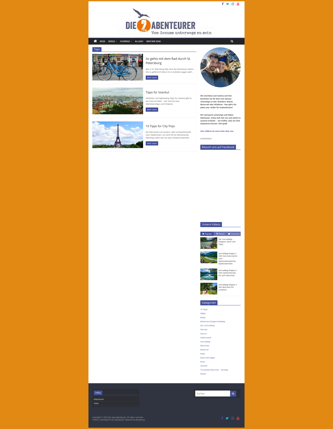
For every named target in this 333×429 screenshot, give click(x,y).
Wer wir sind (153, 41)
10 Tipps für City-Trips (160, 126)
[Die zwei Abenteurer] (166, 22)
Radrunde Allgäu (207, 357)
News (202, 353)
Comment (235, 233)
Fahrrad (125, 41)
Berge (111, 41)
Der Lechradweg (207, 325)
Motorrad (204, 349)
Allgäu (139, 41)
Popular (208, 233)
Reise (102, 41)
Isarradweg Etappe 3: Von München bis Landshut (228, 287)
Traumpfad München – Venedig (214, 370)
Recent (222, 233)
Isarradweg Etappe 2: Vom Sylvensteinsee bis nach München (228, 273)
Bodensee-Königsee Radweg (212, 321)
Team (96, 403)
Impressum (99, 399)
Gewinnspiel (205, 337)
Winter (203, 374)
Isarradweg (205, 341)
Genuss (203, 333)
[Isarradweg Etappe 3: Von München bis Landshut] (209, 283)
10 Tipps (204, 309)
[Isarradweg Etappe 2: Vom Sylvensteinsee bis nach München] (209, 268)
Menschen (204, 345)
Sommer (204, 366)
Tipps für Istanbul (157, 92)
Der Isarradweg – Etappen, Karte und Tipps (227, 241)
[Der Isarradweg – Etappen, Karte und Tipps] (209, 237)
